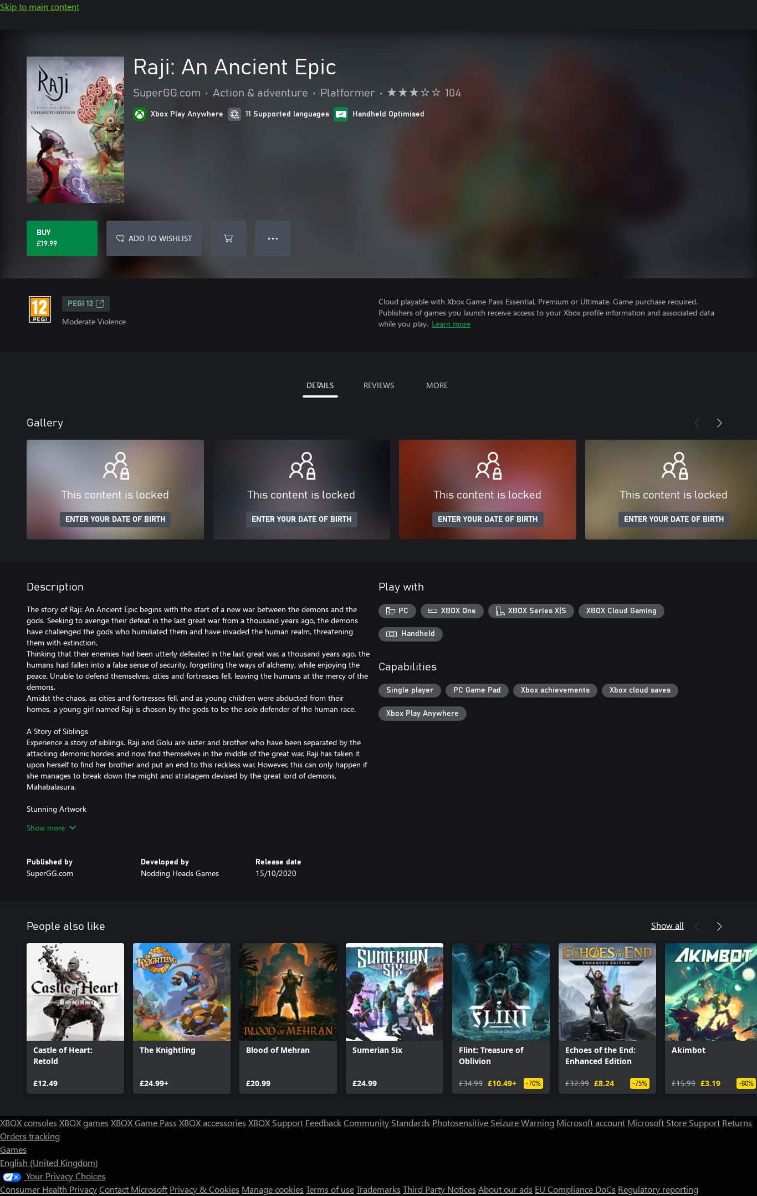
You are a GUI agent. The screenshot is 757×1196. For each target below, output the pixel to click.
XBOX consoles (28, 1122)
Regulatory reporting (658, 1189)
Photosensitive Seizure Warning (493, 1122)
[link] (75, 1018)
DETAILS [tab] (320, 385)
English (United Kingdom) (49, 1162)
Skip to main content (39, 6)
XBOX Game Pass (144, 1122)
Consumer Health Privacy (48, 1189)
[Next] (719, 423)
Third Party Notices (439, 1189)
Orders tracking (30, 1136)
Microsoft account (590, 1122)
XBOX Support (275, 1122)
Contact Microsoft (133, 1189)
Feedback (323, 1122)
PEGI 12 (80, 304)
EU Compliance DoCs (575, 1189)
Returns (737, 1122)
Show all (667, 925)
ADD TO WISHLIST (160, 238)
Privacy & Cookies (204, 1189)
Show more (46, 827)
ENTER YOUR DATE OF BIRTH (115, 519)
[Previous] (697, 423)
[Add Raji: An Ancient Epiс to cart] (228, 238)
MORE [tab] (437, 385)
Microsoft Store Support (673, 1122)
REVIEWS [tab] (379, 385)
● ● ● (273, 238)
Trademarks (378, 1189)
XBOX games (84, 1122)
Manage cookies (273, 1189)
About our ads (505, 1189)
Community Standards (387, 1122)
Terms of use (330, 1189)
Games (13, 1149)
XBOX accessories (212, 1122)
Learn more (451, 323)
